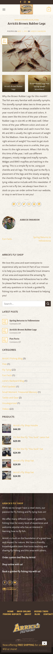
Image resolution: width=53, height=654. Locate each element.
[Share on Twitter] (24, 204)
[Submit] (48, 303)
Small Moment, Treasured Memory (19, 392)
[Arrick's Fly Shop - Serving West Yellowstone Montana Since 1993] (26, 9)
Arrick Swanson (38, 31)
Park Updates (9, 386)
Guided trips (41, 611)
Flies (36, 20)
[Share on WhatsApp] (14, 204)
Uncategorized (9, 403)
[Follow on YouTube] (29, 2)
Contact (48, 614)
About (27, 614)
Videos (5, 408)
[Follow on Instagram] (25, 2)
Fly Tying (6, 369)
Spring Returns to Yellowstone (24, 320)
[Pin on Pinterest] (34, 204)
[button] (4, 9)
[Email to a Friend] (29, 204)
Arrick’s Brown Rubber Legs (23, 329)
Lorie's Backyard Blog (13, 380)
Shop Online (24, 611)
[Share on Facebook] (19, 204)
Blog (37, 614)
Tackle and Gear (10, 397)
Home (10, 611)
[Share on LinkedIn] (39, 204)
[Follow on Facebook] (21, 2)
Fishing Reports (12, 614)
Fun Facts (7, 238)
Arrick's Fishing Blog (23, 20)
